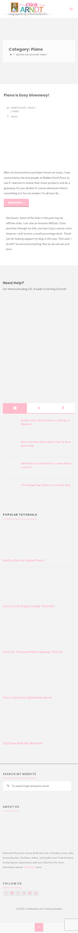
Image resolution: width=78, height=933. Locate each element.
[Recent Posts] (15, 408)
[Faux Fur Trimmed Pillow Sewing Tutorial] (39, 632)
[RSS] (36, 893)
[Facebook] (6, 893)
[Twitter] (30, 893)
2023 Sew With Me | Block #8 (22, 743)
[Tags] (63, 408)
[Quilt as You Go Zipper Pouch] (39, 541)
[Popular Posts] (39, 408)
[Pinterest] (18, 893)
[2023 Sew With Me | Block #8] (39, 723)
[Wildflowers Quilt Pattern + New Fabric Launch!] (10, 468)
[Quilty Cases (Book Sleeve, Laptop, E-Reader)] (10, 425)
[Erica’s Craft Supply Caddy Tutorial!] (39, 586)
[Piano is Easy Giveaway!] (56, 134)
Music (32, 107)
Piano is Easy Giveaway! (26, 95)
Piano (15, 111)
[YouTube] (24, 893)
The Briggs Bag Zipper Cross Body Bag (45, 485)
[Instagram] (12, 893)
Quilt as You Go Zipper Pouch (23, 560)
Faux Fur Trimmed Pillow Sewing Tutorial (33, 652)
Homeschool (19, 107)
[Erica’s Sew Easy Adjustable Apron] (39, 678)
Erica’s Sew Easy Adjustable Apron (27, 697)
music (14, 116)
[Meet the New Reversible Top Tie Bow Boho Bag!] (10, 446)
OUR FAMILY (29, 867)
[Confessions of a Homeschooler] (27, 9)
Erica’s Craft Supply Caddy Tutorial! (28, 606)
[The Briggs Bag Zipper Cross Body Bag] (10, 489)
